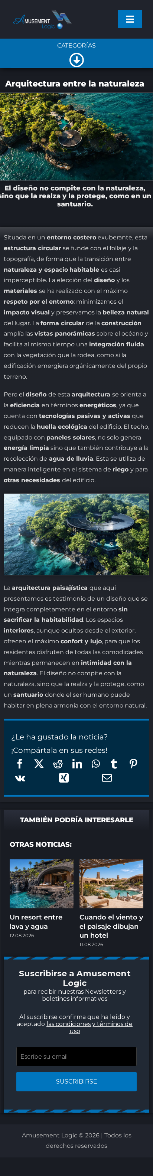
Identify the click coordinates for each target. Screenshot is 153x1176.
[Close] (129, 491)
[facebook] (32, 705)
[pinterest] (76, 705)
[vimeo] (106, 705)
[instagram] (61, 705)
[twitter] (47, 705)
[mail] (121, 705)
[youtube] (91, 705)
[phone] (76, 719)
